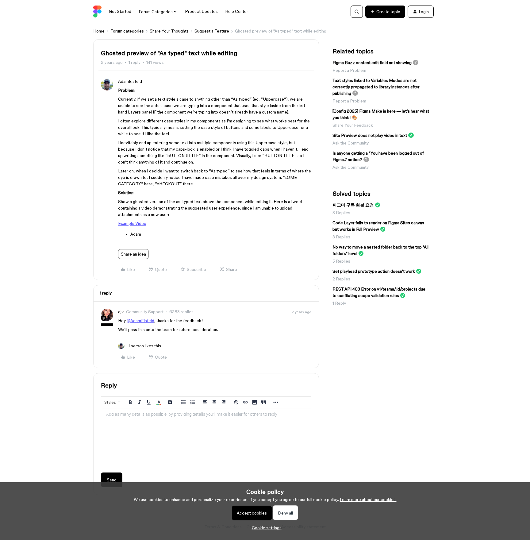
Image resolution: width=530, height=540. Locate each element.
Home (99, 31)
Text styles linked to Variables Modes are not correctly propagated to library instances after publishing (376, 87)
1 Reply (339, 303)
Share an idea (133, 254)
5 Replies (341, 261)
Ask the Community (350, 143)
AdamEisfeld (130, 81)
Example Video (132, 223)
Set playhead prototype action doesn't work (373, 271)
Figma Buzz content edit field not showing (372, 62)
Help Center (236, 11)
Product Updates (201, 11)
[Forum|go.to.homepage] (97, 12)
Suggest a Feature (211, 31)
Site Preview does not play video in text (369, 135)
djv (121, 311)
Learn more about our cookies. (368, 499)
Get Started (120, 11)
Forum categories (127, 31)
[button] (385, 12)
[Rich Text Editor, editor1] (206, 439)
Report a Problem (349, 70)
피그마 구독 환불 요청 (353, 204)
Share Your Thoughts (169, 31)
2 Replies (341, 278)
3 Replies (341, 212)
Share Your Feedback (352, 125)
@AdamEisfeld (140, 320)
